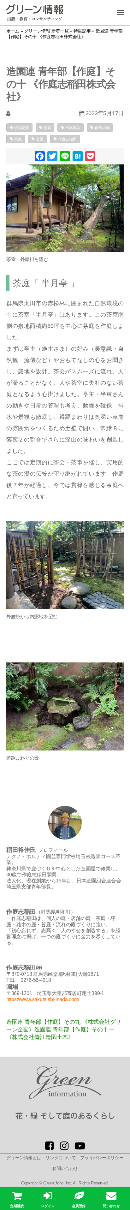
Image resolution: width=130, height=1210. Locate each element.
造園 (39, 139)
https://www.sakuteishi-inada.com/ (42, 999)
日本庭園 (72, 128)
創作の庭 (102, 128)
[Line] (65, 157)
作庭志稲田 (67, 139)
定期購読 (17, 1206)
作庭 (47, 128)
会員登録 (79, 1206)
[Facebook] (39, 157)
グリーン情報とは (24, 1157)
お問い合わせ (65, 1168)
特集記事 (21, 128)
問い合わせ (111, 1206)
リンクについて (60, 1157)
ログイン (48, 1206)
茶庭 (17, 139)
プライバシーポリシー (101, 1157)
